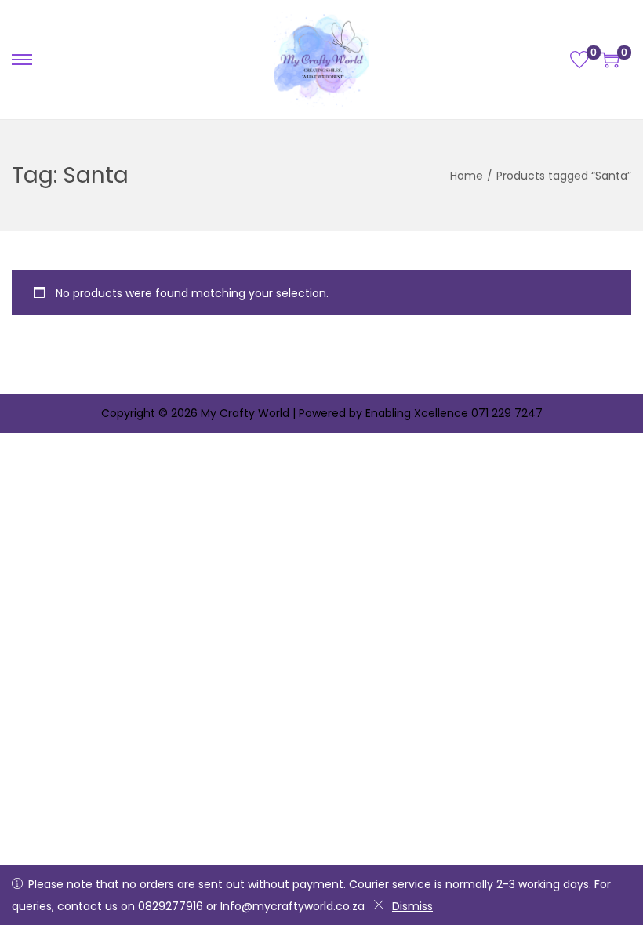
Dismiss (412, 906)
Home (466, 175)
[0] (579, 59)
